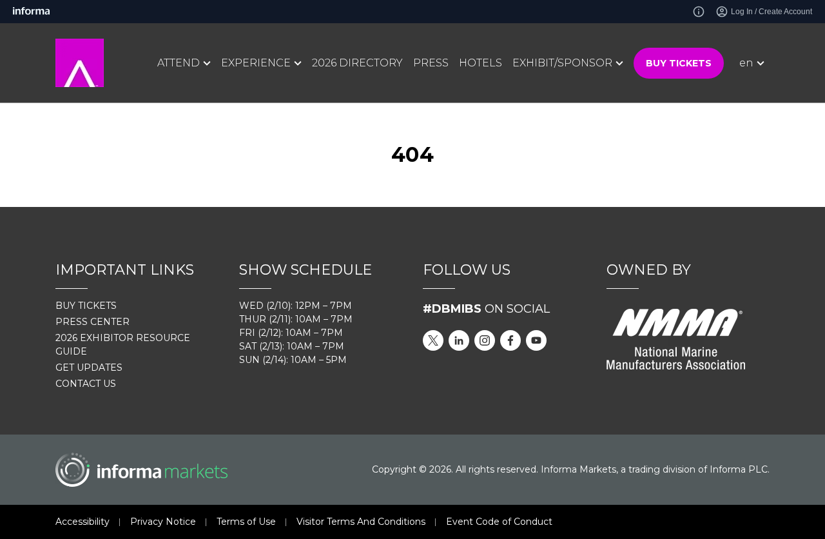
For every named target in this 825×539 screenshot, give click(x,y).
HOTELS (480, 63)
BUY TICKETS (679, 63)
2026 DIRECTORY (357, 63)
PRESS (431, 63)
